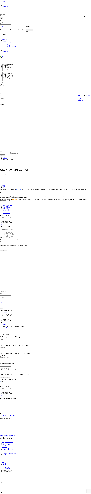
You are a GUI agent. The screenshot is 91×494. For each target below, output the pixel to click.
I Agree (2, 26)
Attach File (3, 355)
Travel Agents (5, 158)
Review (2, 237)
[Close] (1, 151)
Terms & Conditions (6, 468)
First (1, 339)
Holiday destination (7, 210)
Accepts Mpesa (6, 206)
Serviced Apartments (10, 49)
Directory (4, 460)
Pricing (4, 4)
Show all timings (3, 312)
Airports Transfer (6, 207)
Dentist (4, 445)
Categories (5, 463)
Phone (1, 348)
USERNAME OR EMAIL (5, 367)
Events (3, 187)
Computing (7, 45)
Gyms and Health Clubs (7, 449)
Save (4, 173)
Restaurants (8, 47)
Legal (3, 443)
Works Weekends (6, 213)
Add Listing (2, 35)
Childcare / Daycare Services (9, 453)
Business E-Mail (14, 344)
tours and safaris (15, 199)
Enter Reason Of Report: (5, 153)
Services (4, 40)
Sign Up (4, 9)
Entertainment (8, 44)
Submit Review (13, 182)
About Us (4, 2)
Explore (4, 41)
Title (1, 229)
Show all (1, 224)
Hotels (3, 52)
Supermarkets (5, 450)
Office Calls (5, 211)
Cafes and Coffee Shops (10, 46)
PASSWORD (3, 368)
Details (3, 184)
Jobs (3, 50)
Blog (3, 5)
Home (3, 1)
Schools (4, 454)
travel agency (18, 189)
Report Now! (2, 155)
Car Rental (5, 208)
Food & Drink (8, 43)
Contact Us (5, 6)
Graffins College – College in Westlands (8, 435)
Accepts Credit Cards (7, 205)
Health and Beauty (6, 448)
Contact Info (4, 186)
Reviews (4, 185)
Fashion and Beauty (7, 444)
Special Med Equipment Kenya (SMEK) (8, 415)
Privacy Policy (5, 467)
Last (1, 340)
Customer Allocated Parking (8, 209)
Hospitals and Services (7, 442)
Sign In (3, 8)
